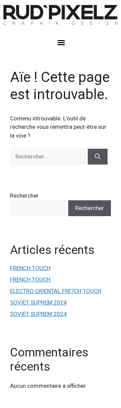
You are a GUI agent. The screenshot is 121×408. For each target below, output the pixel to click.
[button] (61, 42)
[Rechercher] (98, 157)
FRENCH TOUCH (30, 268)
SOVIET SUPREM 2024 (38, 302)
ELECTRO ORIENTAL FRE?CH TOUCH (55, 291)
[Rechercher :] (49, 156)
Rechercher (24, 195)
